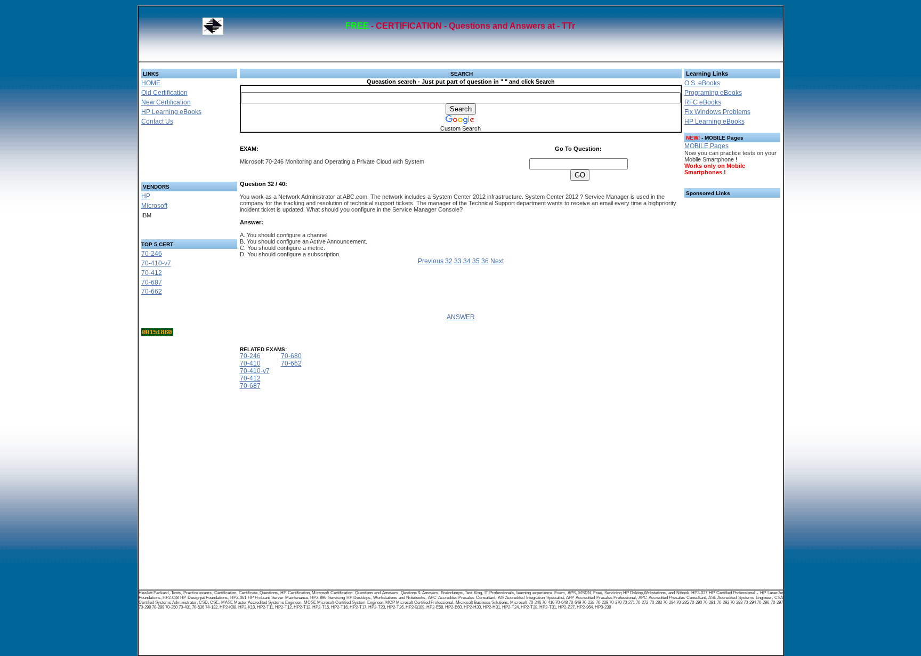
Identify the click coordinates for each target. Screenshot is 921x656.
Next (497, 261)
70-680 (291, 356)
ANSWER (461, 317)
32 (449, 261)
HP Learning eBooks (171, 112)
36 (485, 261)
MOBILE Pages (706, 146)
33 (458, 261)
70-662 (151, 291)
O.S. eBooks (702, 83)
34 (467, 261)
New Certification (166, 102)
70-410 (250, 363)
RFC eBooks (702, 102)
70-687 (151, 282)
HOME (150, 83)
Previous (430, 261)
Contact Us (157, 121)
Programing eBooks (713, 92)
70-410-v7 (156, 263)
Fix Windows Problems (717, 112)
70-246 (151, 253)
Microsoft (154, 205)
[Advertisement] (176, 157)
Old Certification (164, 92)
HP (145, 196)
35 (476, 261)
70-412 (151, 273)
